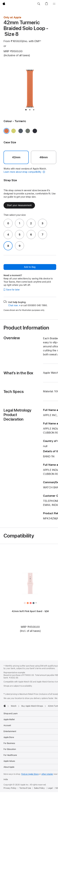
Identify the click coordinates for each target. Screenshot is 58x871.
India (6, 779)
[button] (39, 4)
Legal (50, 788)
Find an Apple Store (30, 774)
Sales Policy (39, 788)
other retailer (47, 774)
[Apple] (5, 705)
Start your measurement (19, 205)
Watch (13, 706)
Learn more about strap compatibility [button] (23, 172)
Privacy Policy (10, 788)
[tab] (26, 109)
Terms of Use (25, 788)
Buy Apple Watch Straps (32, 706)
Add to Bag (30, 267)
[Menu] (54, 4)
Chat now (14, 305)
